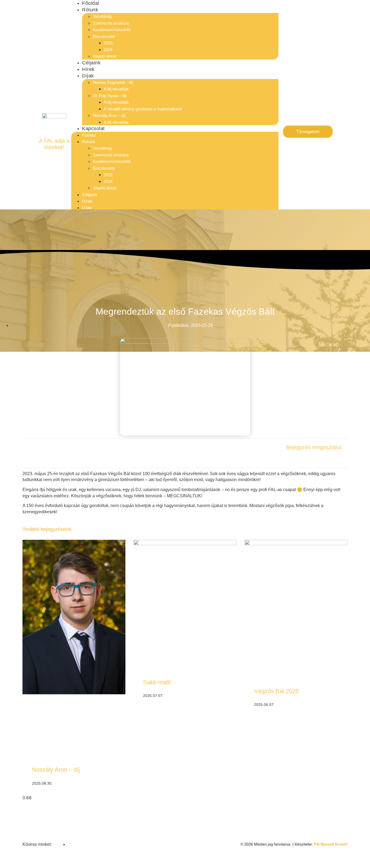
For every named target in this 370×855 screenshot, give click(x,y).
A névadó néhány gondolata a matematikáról (143, 109)
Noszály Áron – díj (109, 115)
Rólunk (90, 9)
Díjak (88, 75)
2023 (108, 43)
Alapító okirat (104, 56)
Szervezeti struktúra (111, 23)
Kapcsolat (93, 128)
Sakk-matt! (157, 682)
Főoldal (90, 3)
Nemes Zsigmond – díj (113, 82)
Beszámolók (104, 36)
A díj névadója (116, 89)
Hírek (88, 69)
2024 (108, 49)
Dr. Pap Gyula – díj (109, 95)
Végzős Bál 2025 (276, 691)
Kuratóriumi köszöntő (112, 29)
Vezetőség (102, 16)
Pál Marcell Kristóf (331, 844)
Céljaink (91, 62)
